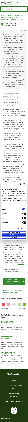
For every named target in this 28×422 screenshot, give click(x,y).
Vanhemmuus (5, 17)
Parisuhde (6, 292)
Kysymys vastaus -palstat (8, 15)
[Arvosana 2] (8, 304)
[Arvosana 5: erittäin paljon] (24, 304)
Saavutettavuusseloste (14, 391)
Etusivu (14, 380)
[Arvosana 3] (14, 304)
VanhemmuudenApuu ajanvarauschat (9, 322)
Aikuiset (12, 324)
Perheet (19, 15)
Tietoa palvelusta (14, 383)
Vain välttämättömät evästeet (14, 232)
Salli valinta (14, 237)
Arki (12, 290)
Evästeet (14, 388)
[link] (14, 327)
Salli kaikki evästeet (14, 234)
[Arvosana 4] (19, 304)
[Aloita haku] (24, 9)
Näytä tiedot (20, 228)
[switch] (24, 214)
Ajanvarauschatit (5, 324)
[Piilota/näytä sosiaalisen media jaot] (17, 3)
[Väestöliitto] (14, 374)
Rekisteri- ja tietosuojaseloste (14, 385)
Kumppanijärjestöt (14, 393)
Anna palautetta (14, 396)
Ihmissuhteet (17, 290)
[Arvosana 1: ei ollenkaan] (3, 304)
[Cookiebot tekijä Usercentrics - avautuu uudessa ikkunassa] (20, 184)
